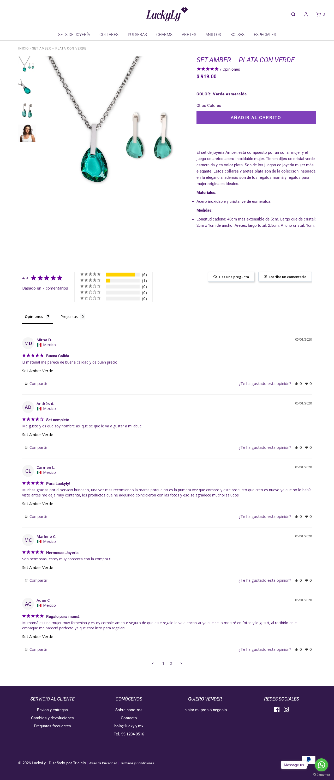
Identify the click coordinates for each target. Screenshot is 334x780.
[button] (298, 383)
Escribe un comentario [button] (287, 276)
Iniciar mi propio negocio (205, 710)
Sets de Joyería (74, 34)
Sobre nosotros (128, 710)
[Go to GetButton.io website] (321, 774)
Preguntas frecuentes (52, 726)
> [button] (181, 663)
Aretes (189, 34)
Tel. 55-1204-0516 (129, 734)
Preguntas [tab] (69, 316)
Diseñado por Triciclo (67, 763)
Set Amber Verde (37, 370)
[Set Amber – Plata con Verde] (27, 67)
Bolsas (237, 34)
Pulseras (137, 34)
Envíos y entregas (52, 710)
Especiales (265, 34)
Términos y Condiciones (137, 763)
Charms (164, 34)
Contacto (129, 718)
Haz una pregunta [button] (234, 276)
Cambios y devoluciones (52, 718)
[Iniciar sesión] (303, 14)
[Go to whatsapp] (321, 764)
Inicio (23, 48)
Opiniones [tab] (34, 316)
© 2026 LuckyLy (32, 763)
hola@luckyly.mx (128, 726)
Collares (108, 34)
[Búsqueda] (290, 14)
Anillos (213, 34)
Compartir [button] (37, 383)
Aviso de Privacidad (103, 763)
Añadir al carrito (256, 117)
